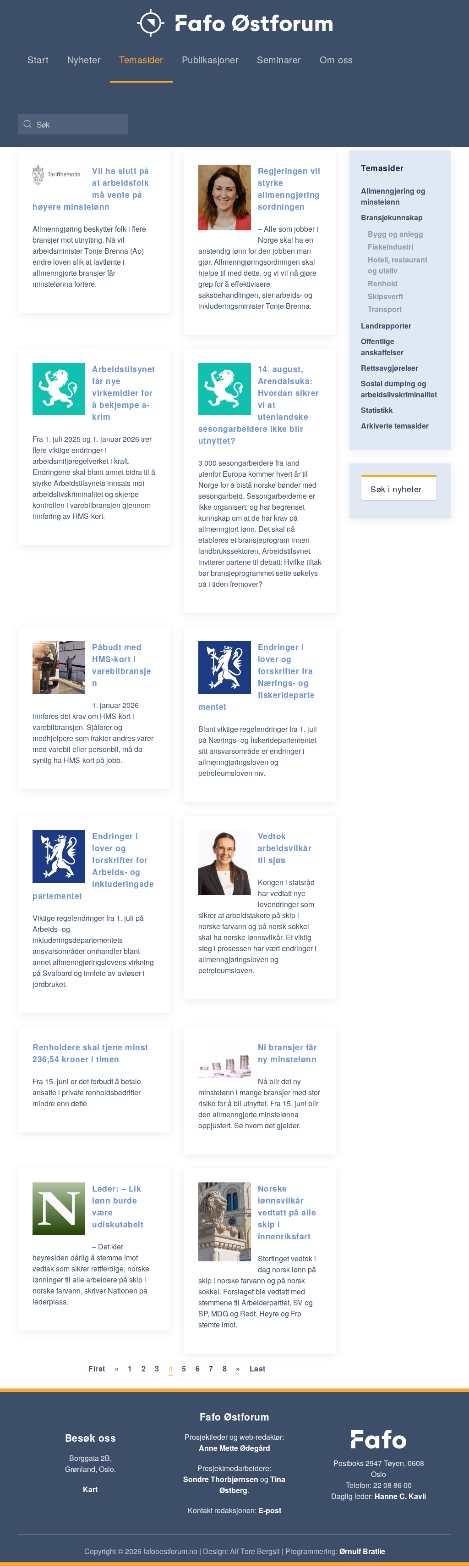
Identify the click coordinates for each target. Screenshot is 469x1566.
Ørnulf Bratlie (362, 1551)
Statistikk (377, 410)
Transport (385, 309)
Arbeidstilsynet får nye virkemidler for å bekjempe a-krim (123, 392)
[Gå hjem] (235, 23)
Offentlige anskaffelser (382, 346)
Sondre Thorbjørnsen (220, 1479)
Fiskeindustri (390, 246)
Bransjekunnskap (392, 217)
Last (258, 1368)
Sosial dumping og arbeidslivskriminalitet (399, 389)
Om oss (336, 59)
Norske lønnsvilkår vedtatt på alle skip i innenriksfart (287, 1212)
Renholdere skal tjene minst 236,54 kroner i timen (90, 1052)
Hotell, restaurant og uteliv (397, 265)
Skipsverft (385, 296)
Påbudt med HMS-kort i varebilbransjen (121, 664)
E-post (269, 1510)
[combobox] (73, 124)
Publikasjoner (210, 59)
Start (38, 59)
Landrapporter (386, 325)
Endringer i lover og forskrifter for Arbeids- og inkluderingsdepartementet (93, 865)
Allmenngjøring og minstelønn (393, 196)
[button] (399, 488)
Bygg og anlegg (395, 233)
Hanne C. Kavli (400, 1496)
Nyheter (84, 59)
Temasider (141, 59)
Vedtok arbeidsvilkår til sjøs (285, 847)
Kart (90, 1489)
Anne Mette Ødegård (234, 1448)
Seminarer (279, 59)
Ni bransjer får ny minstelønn (287, 1052)
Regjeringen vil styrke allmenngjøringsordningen (289, 188)
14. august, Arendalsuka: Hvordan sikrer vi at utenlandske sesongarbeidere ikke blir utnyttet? (258, 404)
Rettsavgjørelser (389, 367)
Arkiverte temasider (395, 425)
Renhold (383, 283)
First (96, 1368)
